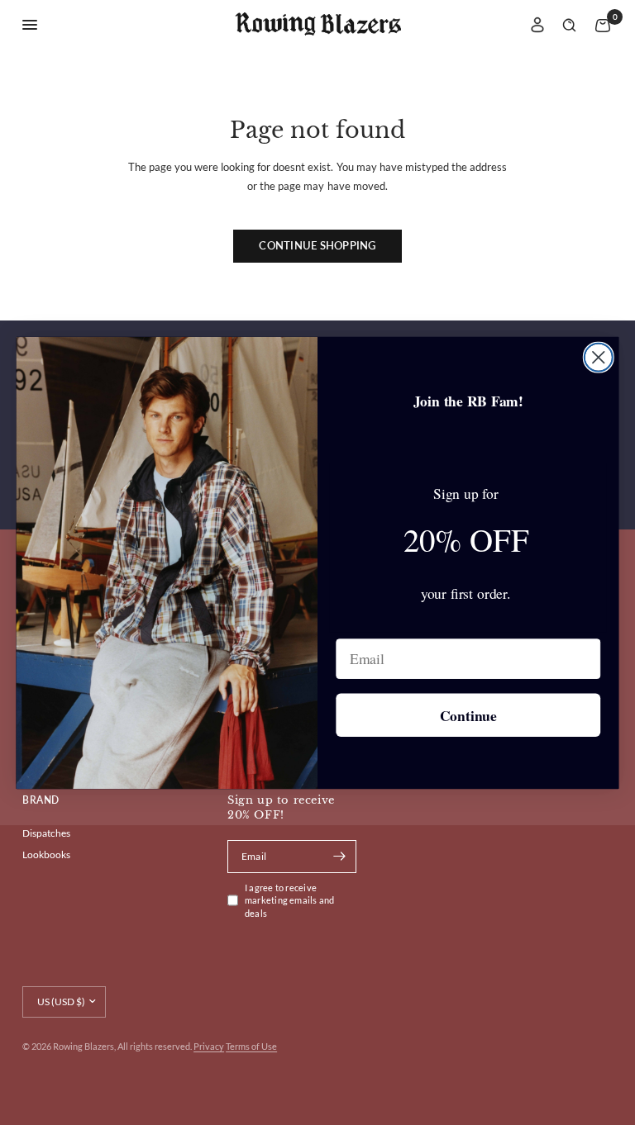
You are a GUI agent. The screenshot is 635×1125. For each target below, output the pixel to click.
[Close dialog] (599, 357)
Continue (468, 715)
